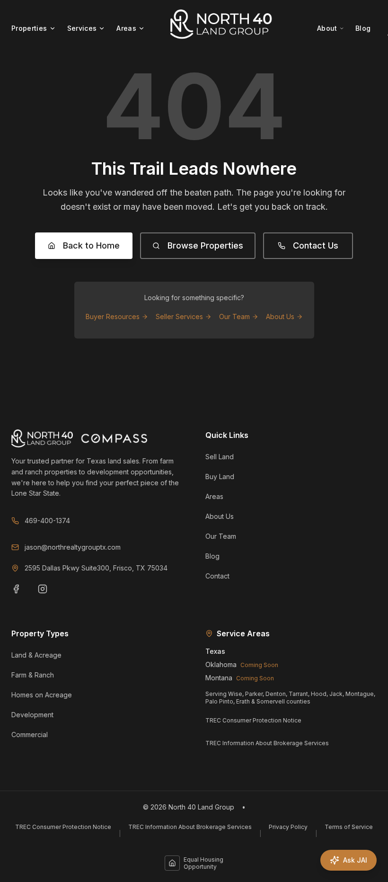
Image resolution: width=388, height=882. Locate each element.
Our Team (234, 316)
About (327, 28)
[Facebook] (21, 594)
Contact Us (315, 245)
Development (32, 715)
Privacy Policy (288, 826)
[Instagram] (48, 594)
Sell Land (219, 457)
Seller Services (179, 316)
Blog (362, 28)
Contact (217, 576)
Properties (29, 28)
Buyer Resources (113, 316)
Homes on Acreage (41, 695)
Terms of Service (349, 826)
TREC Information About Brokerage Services (267, 743)
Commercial (29, 735)
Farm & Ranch (32, 675)
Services (82, 28)
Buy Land (219, 476)
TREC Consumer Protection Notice (253, 720)
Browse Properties (205, 245)
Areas (126, 28)
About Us (280, 316)
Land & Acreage (36, 655)
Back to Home (91, 245)
